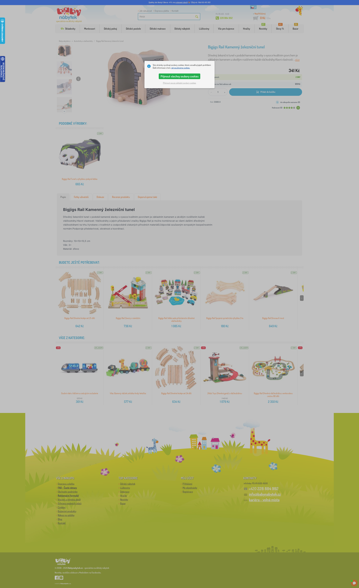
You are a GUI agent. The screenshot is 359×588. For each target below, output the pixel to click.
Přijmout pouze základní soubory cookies (179, 83)
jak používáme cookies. (180, 67)
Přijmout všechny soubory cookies (180, 76)
